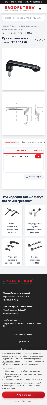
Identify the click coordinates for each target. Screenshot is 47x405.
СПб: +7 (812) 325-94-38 (13, 2)
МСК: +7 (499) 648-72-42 (33, 2)
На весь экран (35, 176)
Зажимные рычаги (29, 26)
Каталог (15, 26)
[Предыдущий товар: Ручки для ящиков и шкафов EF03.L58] (36, 40)
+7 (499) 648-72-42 (10, 300)
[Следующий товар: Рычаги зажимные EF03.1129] (43, 40)
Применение (23, 342)
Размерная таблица (12, 142)
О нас (23, 349)
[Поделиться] (39, 40)
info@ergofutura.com (12, 320)
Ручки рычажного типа (12, 29)
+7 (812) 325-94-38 (10, 313)
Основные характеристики (32, 142)
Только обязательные (23, 401)
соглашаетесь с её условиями (24, 364)
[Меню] (40, 8)
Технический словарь (23, 334)
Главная (5, 26)
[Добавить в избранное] (7, 156)
